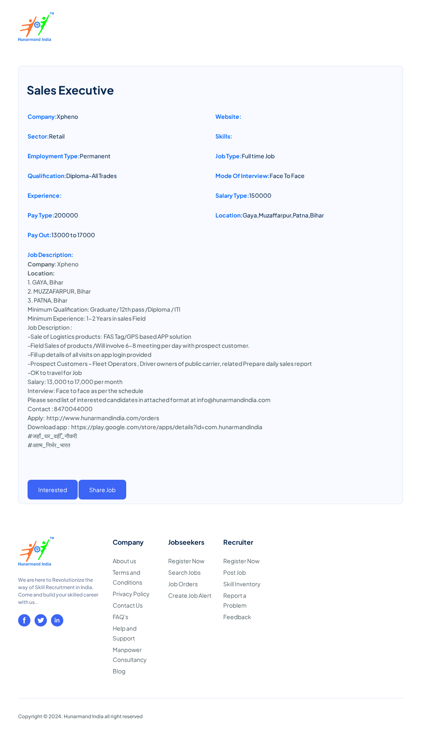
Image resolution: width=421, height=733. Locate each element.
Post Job (234, 572)
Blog (119, 671)
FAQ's (120, 616)
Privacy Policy (131, 593)
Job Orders (183, 583)
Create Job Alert (189, 595)
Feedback (237, 616)
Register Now (186, 560)
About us (124, 560)
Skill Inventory (242, 583)
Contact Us (128, 605)
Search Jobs (184, 572)
